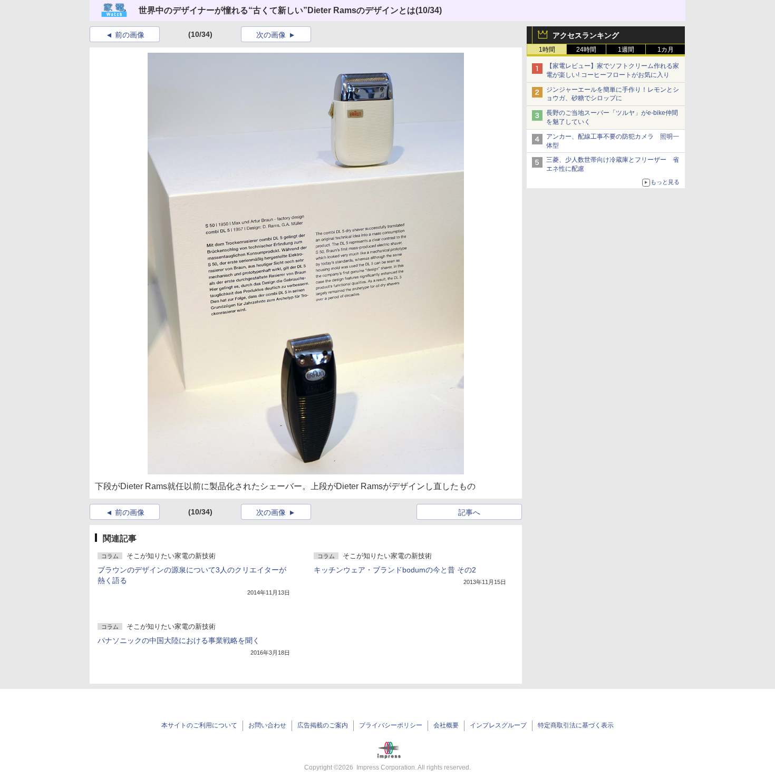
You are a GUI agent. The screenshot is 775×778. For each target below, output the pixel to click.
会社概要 (446, 725)
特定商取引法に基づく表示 (576, 725)
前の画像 (129, 35)
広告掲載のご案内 (322, 725)
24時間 (586, 49)
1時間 (547, 49)
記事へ (469, 512)
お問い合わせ (267, 725)
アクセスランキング (586, 35)
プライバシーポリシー (390, 725)
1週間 (626, 49)
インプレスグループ (498, 725)
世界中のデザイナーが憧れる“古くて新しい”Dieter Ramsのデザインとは (277, 10)
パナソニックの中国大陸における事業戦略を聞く (179, 640)
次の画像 (271, 35)
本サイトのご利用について (199, 725)
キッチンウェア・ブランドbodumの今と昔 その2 (395, 570)
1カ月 (665, 49)
